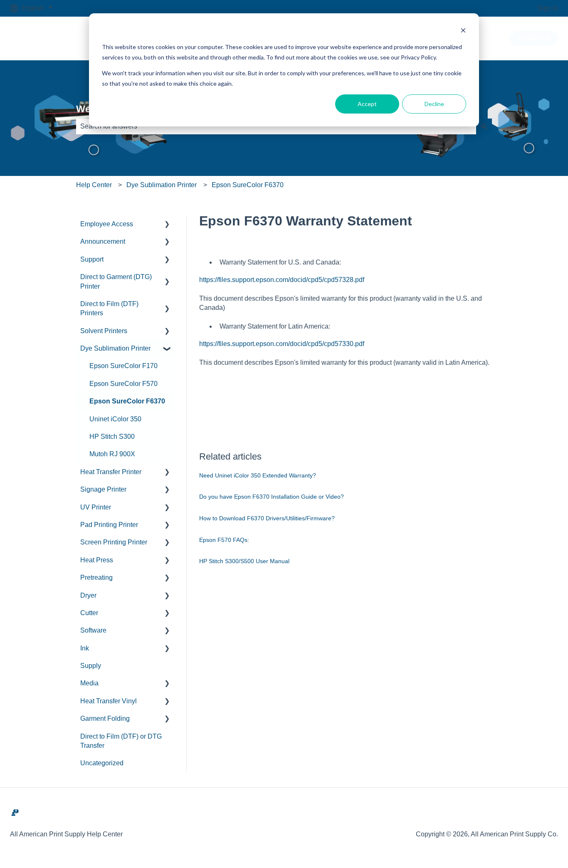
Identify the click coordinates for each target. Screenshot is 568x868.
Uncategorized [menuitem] (101, 763)
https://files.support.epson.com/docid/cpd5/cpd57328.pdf (281, 279)
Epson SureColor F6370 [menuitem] (127, 401)
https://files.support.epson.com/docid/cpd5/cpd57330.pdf (281, 343)
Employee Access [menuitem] (106, 224)
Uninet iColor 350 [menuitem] (115, 419)
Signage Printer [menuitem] (103, 489)
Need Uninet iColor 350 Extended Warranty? (257, 475)
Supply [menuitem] (90, 665)
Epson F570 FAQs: (224, 540)
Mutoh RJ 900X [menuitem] (112, 453)
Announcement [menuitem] (102, 241)
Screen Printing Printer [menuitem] (113, 542)
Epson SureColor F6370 (248, 184)
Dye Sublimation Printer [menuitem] (115, 348)
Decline (434, 103)
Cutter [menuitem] (89, 612)
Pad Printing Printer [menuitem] (109, 524)
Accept (367, 103)
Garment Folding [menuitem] (105, 718)
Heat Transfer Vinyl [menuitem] (108, 701)
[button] (167, 224)
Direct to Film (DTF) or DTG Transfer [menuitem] (121, 741)
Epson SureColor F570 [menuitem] (123, 383)
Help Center (94, 184)
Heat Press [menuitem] (96, 560)
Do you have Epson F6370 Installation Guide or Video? (271, 496)
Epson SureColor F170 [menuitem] (123, 365)
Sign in (547, 8)
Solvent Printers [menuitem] (103, 330)
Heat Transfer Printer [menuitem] (110, 471)
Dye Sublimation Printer (161, 184)
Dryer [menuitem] (88, 595)
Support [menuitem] (92, 259)
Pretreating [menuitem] (96, 577)
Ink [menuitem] (84, 648)
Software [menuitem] (93, 630)
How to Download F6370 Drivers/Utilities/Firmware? (267, 518)
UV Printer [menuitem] (95, 507)
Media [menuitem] (89, 683)
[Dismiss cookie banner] (463, 31)
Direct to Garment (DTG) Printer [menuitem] (116, 281)
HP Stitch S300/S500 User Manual (244, 561)
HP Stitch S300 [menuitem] (112, 436)
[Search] (484, 126)
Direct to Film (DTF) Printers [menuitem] (109, 308)
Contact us (534, 38)
